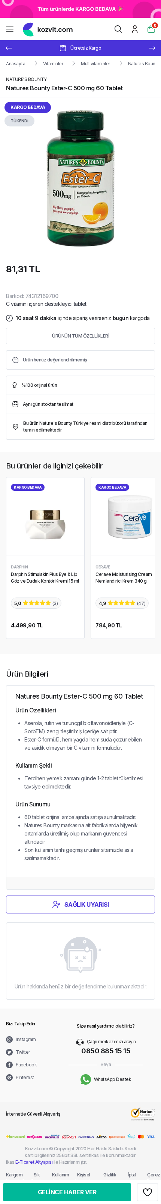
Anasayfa (15, 63)
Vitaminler (53, 63)
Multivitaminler (95, 63)
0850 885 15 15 (105, 1051)
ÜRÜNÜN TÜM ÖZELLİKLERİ (80, 336)
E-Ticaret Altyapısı (34, 1162)
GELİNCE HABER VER (67, 1192)
